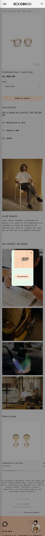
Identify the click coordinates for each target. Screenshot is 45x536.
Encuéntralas (22, 276)
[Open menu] (4, 4)
